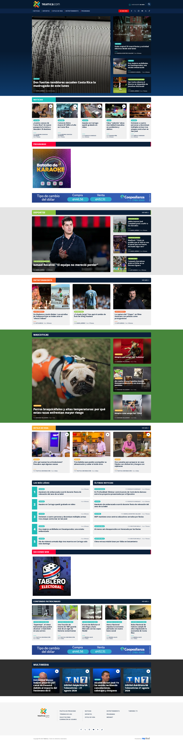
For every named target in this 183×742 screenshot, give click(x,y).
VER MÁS (145, 280)
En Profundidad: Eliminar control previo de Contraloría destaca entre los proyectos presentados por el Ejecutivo (122, 492)
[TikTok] (149, 12)
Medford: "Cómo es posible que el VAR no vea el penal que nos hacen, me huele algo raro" (132, 244)
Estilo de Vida (57, 11)
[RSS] (146, 11)
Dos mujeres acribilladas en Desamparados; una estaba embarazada (132, 66)
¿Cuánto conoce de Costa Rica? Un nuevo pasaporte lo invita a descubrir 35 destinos (42, 121)
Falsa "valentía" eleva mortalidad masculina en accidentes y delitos (116, 121)
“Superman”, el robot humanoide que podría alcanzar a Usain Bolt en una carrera (42, 623)
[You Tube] (142, 11)
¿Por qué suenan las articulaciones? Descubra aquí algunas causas (51, 452)
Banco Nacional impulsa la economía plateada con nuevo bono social (116, 623)
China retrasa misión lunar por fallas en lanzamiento (122, 541)
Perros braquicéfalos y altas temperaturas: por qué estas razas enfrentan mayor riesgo (71, 379)
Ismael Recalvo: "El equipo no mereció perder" (71, 244)
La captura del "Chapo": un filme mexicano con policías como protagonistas (132, 304)
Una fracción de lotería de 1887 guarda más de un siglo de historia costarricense (67, 623)
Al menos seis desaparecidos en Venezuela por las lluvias (122, 529)
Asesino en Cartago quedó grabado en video (91, 121)
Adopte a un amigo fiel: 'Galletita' (132, 351)
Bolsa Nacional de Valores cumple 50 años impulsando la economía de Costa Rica (140, 623)
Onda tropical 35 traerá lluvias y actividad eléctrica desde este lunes (132, 35)
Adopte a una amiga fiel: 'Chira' (132, 407)
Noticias (36, 11)
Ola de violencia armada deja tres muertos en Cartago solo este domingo (61, 541)
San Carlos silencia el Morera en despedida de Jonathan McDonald (132, 85)
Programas (85, 11)
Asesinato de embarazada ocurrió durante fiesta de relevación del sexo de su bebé (61, 492)
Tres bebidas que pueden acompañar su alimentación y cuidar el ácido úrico (91, 452)
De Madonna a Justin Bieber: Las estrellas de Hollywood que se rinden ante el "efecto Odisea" (51, 304)
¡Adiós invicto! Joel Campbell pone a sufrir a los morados (132, 224)
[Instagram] (138, 11)
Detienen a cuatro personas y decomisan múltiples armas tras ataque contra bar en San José (140, 121)
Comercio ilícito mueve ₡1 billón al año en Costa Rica (67, 121)
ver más (145, 212)
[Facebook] (131, 11)
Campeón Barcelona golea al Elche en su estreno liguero (132, 264)
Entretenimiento (72, 11)
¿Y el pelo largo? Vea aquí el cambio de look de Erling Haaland (91, 304)
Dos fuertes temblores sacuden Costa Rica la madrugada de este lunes (71, 54)
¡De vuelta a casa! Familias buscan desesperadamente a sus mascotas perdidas (132, 379)
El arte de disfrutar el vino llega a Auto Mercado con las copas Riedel (91, 623)
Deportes (46, 11)
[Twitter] (135, 11)
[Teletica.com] (46, 4)
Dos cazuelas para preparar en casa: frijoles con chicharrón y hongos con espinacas (132, 452)
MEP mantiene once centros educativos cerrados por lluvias (122, 516)
